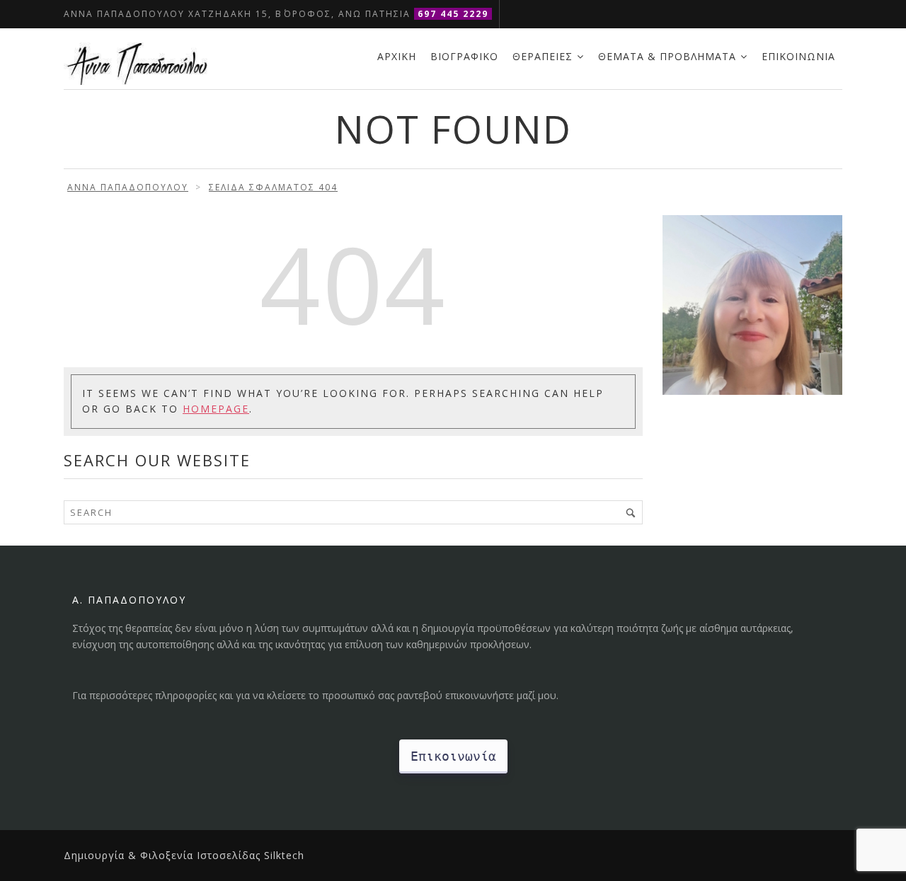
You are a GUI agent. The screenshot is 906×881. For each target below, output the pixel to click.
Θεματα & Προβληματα (667, 56)
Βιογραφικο (464, 56)
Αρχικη (396, 56)
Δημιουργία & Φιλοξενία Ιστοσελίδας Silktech (184, 855)
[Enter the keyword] (631, 512)
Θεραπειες (542, 56)
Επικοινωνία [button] (453, 756)
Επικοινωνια (798, 56)
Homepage (216, 408)
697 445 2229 (453, 14)
